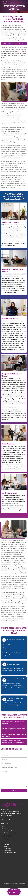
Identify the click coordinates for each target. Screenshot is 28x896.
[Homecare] (5, 3)
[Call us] (10, 892)
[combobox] (3, 763)
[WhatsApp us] (18, 892)
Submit (14, 790)
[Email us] (14, 892)
